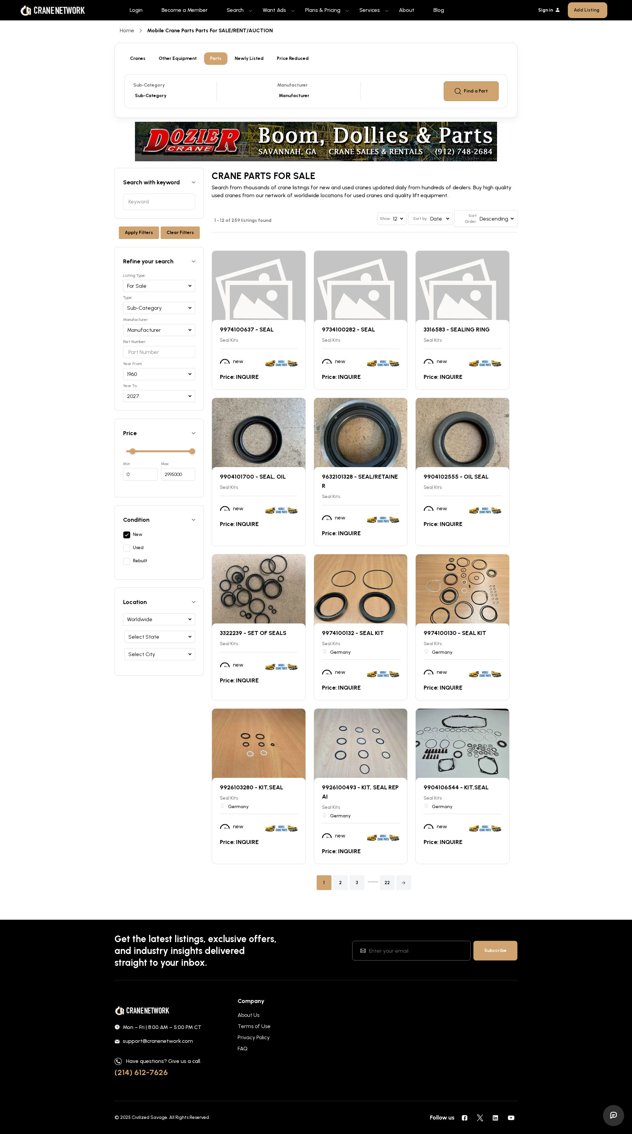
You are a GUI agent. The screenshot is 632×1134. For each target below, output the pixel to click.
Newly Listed (249, 58)
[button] (403, 882)
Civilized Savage (149, 1117)
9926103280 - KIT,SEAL (251, 787)
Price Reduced (293, 58)
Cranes (137, 58)
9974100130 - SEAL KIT (455, 633)
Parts (216, 58)
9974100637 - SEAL (247, 329)
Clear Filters (180, 232)
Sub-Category (149, 85)
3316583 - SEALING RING (457, 329)
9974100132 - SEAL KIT (353, 633)
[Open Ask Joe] (613, 1115)
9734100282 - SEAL (348, 329)
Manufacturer (292, 85)
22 (387, 882)
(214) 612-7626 (141, 1072)
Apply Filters (139, 232)
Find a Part (476, 91)
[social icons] (464, 1117)
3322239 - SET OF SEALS (253, 633)
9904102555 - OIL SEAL (456, 476)
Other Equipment (178, 58)
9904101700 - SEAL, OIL (253, 476)
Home (127, 30)
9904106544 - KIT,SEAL (456, 787)
